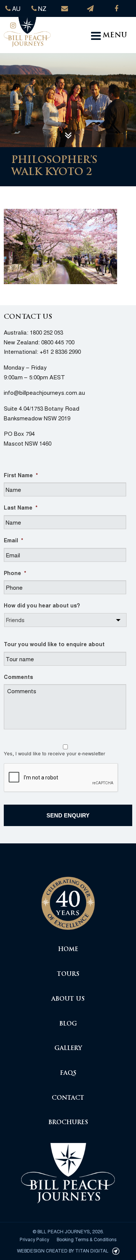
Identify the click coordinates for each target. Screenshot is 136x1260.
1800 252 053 (46, 332)
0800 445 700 (57, 342)
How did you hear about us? (42, 605)
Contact (68, 1098)
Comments (18, 676)
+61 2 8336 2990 (60, 351)
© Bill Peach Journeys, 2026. (68, 1231)
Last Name (20, 507)
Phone (15, 572)
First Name (21, 475)
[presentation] (61, 778)
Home (68, 950)
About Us (68, 999)
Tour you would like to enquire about (54, 644)
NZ (41, 8)
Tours (68, 974)
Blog (68, 1024)
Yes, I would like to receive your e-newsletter (54, 753)
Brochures (68, 1123)
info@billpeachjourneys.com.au (44, 392)
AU (15, 8)
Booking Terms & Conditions (86, 1239)
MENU (115, 35)
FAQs (68, 1073)
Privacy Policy (34, 1239)
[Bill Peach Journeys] (68, 899)
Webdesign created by (62, 1250)
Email (13, 540)
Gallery (68, 1049)
